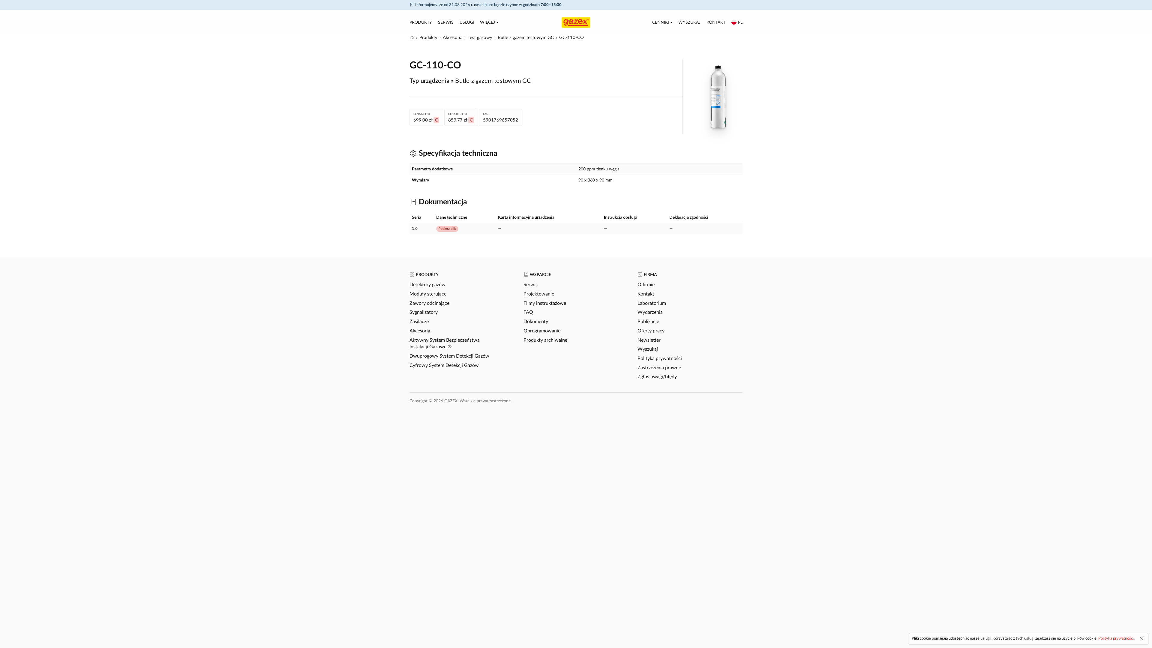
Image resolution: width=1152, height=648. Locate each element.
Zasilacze (419, 321)
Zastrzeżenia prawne (659, 367)
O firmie (646, 284)
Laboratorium (652, 303)
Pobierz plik (447, 228)
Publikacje (648, 321)
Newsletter (649, 340)
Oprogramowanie (542, 330)
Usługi (467, 22)
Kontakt (715, 22)
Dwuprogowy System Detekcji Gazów (449, 356)
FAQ (528, 312)
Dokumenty (536, 321)
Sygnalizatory (424, 312)
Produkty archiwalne (545, 340)
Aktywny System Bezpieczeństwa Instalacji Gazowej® (445, 344)
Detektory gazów (428, 284)
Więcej (487, 22)
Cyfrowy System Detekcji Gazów (444, 365)
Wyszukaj (689, 22)
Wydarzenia (650, 312)
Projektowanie (539, 294)
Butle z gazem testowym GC (493, 81)
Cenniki (660, 22)
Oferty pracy (651, 330)
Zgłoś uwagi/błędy (657, 376)
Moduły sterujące (428, 294)
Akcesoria (420, 330)
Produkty (421, 22)
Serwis (446, 22)
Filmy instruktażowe (545, 303)
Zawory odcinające (429, 303)
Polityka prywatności (660, 358)
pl (740, 22)
